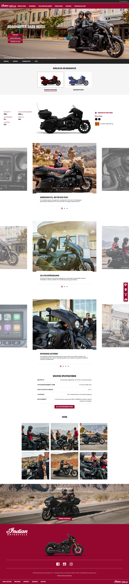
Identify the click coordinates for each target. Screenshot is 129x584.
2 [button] (64, 208)
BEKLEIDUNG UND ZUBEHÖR (45, 6)
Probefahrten (59, 6)
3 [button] (67, 208)
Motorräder (32, 6)
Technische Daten (26, 61)
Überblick (6, 61)
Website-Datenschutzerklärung (64, 575)
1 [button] (62, 208)
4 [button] (68, 366)
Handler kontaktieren (15, 38)
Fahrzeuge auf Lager (80, 6)
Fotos (36, 61)
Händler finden (22, 6)
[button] (8, 176)
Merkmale (15, 61)
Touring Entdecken (64, 518)
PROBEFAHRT (15, 35)
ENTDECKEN (68, 6)
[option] (64, 175)
